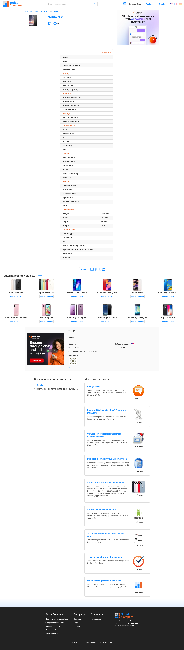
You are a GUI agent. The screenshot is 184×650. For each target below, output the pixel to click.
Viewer (71, 348)
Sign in (162, 4)
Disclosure (78, 619)
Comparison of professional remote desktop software (104, 435)
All (26, 11)
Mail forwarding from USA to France (104, 581)
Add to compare (44, 276)
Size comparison (52, 633)
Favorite (49, 23)
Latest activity (96, 619)
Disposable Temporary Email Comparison (107, 459)
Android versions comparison (101, 510)
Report (84, 269)
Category (72, 344)
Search (95, 4)
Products (34, 11)
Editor (117, 348)
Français (175, 4)
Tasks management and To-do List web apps (105, 534)
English (171, 4)
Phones (54, 11)
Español (180, 4)
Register (149, 4)
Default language (122, 344)
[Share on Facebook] (96, 269)
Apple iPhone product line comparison (105, 483)
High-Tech (44, 11)
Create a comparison (124, 4)
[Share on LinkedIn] (103, 269)
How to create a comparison (56, 619)
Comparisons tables (53, 626)
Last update (73, 352)
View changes (73, 368)
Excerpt (71, 331)
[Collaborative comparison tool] (12, 4)
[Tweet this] (99, 269)
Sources (71, 337)
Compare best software (54, 623)
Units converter (51, 630)
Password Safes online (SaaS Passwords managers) (106, 411)
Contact (77, 626)
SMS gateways (94, 386)
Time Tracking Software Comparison (104, 557)
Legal (76, 623)
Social (127, 616)
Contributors (73, 355)
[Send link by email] (92, 269)
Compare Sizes (135, 4)
